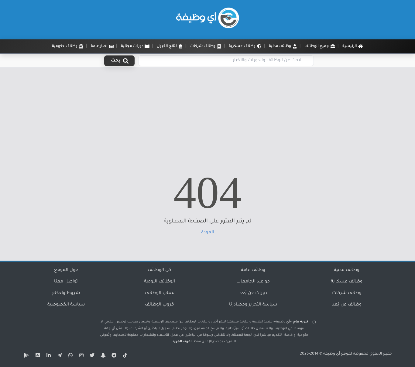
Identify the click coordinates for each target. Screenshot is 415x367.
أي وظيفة (331, 354)
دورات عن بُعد (253, 293)
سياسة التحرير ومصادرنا (253, 304)
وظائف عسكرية (346, 281)
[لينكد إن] (48, 356)
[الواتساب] (70, 356)
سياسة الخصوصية (66, 304)
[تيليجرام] (59, 356)
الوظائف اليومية (159, 281)
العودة (207, 232)
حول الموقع (66, 270)
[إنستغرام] (80, 356)
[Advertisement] (207, 113)
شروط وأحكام (66, 293)
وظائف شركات (347, 293)
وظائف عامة (253, 270)
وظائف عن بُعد (347, 304)
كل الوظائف (159, 270)
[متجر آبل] (37, 356)
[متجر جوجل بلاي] (26, 356)
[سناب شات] (102, 356)
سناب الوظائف (159, 293)
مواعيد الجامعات (253, 281)
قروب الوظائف (159, 304)
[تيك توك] (124, 356)
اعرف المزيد (182, 341)
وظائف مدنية (346, 270)
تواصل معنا (66, 281)
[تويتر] (91, 356)
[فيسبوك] (113, 356)
